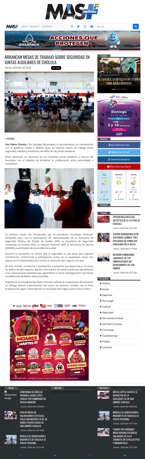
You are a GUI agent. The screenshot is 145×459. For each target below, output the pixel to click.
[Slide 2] (119, 89)
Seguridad (107, 312)
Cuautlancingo (110, 335)
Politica (106, 283)
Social (105, 289)
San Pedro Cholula (112, 324)
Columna (107, 347)
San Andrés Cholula (112, 318)
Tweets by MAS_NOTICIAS (64, 391)
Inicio (24, 26)
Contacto (47, 26)
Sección (34, 26)
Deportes (107, 295)
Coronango (108, 329)
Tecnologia (108, 300)
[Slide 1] (114, 89)
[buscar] (136, 26)
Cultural (106, 306)
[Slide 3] (124, 89)
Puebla (106, 341)
